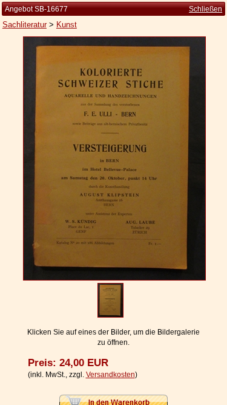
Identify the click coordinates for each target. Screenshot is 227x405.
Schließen (205, 9)
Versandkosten (110, 374)
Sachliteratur (24, 24)
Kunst (66, 24)
